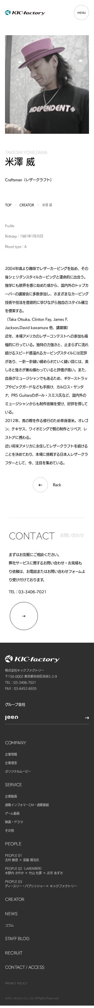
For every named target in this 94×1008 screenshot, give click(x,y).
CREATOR (14, 899)
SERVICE (13, 784)
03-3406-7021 (33, 592)
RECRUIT (14, 953)
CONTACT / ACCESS (24, 967)
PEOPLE (13, 844)
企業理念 (11, 762)
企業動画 (11, 796)
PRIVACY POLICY (16, 983)
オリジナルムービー (18, 771)
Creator (27, 204)
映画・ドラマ (14, 821)
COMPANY (15, 743)
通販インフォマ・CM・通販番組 (27, 804)
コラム (9, 925)
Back (57, 485)
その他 (9, 830)
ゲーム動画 (12, 813)
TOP (8, 204)
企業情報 (11, 754)
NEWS (11, 913)
